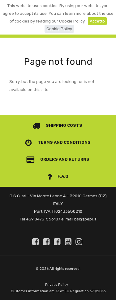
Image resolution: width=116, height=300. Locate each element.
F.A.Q (62, 176)
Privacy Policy (56, 285)
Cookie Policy (59, 29)
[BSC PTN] (58, 242)
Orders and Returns (64, 159)
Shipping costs (63, 125)
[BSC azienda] (47, 242)
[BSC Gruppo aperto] (36, 242)
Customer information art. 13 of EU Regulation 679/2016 (58, 291)
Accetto (97, 21)
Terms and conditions (64, 142)
